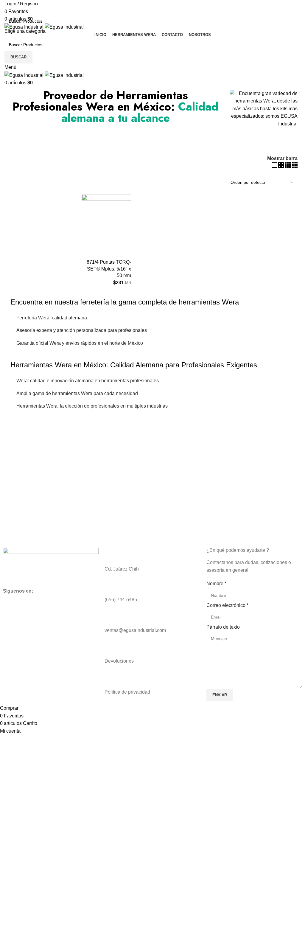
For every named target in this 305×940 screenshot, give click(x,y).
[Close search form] (7, 7)
